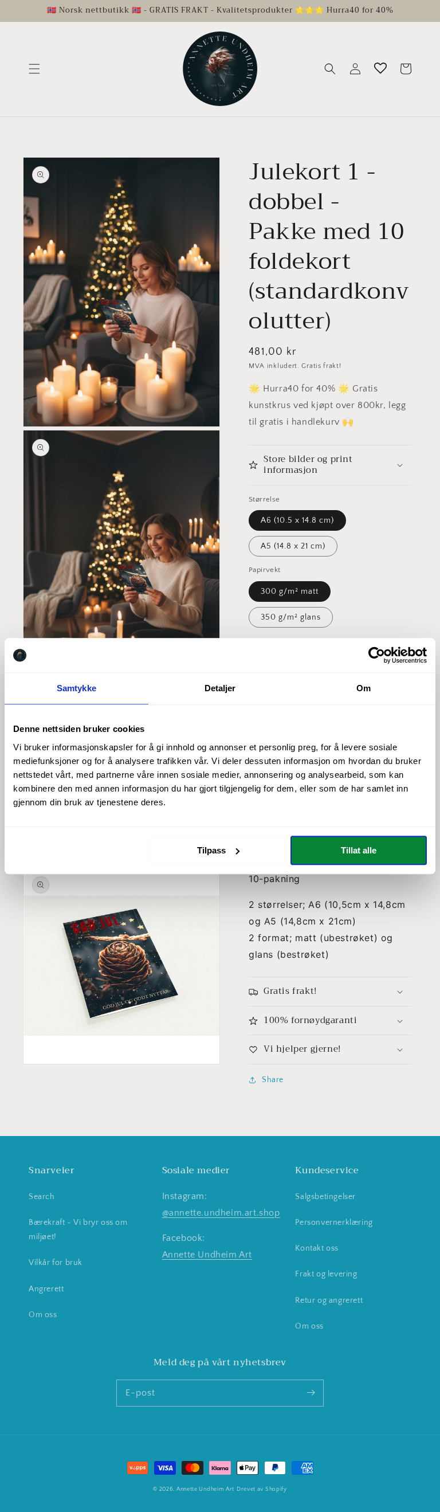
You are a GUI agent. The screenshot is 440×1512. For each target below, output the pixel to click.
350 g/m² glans (291, 617)
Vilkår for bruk (55, 1262)
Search (42, 1196)
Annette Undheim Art (207, 1254)
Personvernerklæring (333, 1222)
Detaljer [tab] (220, 688)
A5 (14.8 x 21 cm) (293, 546)
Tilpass (211, 850)
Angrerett (46, 1289)
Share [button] (273, 1079)
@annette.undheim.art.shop (221, 1213)
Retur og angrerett (329, 1300)
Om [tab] (363, 688)
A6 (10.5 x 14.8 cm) (297, 520)
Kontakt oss (317, 1248)
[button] (34, 68)
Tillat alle (358, 850)
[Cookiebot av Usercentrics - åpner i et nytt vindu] (377, 655)
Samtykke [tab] (76, 688)
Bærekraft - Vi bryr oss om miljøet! (78, 1229)
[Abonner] (310, 1392)
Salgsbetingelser (325, 1196)
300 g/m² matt (290, 591)
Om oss (43, 1314)
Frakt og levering (326, 1274)
